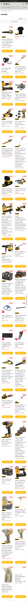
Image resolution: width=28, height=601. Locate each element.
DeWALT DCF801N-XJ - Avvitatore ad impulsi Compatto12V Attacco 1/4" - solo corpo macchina (20, 545)
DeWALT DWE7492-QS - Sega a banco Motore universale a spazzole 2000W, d (20, 96)
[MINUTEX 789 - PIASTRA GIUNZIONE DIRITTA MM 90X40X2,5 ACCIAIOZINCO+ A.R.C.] (20, 569)
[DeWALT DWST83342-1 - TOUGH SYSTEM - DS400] (7, 471)
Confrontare (20, 18)
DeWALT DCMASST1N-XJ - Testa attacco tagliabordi (20, 253)
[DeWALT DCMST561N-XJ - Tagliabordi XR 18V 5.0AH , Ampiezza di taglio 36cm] (20, 60)
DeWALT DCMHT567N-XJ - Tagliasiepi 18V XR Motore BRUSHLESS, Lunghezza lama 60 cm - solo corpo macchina (7, 152)
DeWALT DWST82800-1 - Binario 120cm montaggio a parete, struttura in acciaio (20, 318)
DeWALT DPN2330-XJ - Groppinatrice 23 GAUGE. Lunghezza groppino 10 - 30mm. (7, 95)
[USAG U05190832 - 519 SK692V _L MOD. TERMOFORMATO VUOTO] (7, 335)
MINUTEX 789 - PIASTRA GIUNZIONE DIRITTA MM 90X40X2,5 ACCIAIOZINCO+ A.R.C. (20, 578)
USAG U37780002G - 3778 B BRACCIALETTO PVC (7, 317)
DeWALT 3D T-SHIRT (20, 36)
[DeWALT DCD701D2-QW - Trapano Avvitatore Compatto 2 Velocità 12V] (7, 429)
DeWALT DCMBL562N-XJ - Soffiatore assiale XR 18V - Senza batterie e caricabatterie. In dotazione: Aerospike (7, 42)
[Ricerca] (25, 7)
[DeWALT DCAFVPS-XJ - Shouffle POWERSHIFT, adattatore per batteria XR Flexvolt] (7, 181)
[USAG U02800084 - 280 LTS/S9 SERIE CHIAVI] (20, 335)
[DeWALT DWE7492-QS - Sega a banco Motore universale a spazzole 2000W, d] (20, 86)
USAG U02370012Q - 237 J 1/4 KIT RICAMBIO (7, 70)
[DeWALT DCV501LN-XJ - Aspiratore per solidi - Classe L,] (20, 181)
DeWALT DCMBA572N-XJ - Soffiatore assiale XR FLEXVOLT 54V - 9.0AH (7, 403)
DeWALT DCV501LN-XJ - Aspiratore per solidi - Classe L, (20, 190)
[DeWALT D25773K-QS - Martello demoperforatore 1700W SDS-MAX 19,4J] (7, 248)
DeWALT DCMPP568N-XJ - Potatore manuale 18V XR (7, 123)
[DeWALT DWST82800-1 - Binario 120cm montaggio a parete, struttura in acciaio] (20, 308)
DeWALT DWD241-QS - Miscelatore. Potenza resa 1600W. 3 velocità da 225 (20, 512)
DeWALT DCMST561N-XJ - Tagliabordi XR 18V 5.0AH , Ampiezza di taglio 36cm (20, 69)
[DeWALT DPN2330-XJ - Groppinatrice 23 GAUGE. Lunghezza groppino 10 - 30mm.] (7, 86)
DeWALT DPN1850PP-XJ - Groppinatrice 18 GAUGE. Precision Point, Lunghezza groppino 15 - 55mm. (20, 484)
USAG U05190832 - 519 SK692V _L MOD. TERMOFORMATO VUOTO (7, 345)
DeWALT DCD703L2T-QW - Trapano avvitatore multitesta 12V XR (20, 124)
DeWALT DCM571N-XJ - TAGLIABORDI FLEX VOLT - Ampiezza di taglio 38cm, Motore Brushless (20, 408)
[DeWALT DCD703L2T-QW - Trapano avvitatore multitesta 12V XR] (20, 114)
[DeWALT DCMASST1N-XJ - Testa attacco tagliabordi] (20, 246)
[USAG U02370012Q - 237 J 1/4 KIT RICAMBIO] (7, 61)
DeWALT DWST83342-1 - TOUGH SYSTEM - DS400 (7, 480)
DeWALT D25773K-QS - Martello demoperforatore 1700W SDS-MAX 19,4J (7, 258)
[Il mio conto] (23, 4)
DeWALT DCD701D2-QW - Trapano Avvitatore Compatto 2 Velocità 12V (7, 442)
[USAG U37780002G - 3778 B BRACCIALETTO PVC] (7, 308)
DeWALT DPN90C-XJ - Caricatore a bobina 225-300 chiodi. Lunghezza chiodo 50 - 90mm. (7, 516)
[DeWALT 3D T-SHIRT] (20, 30)
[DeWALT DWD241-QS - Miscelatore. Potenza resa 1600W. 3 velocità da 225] (20, 502)
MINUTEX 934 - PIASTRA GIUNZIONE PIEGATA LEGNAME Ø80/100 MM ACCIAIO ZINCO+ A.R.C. (7, 588)
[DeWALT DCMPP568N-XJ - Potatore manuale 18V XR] (7, 114)
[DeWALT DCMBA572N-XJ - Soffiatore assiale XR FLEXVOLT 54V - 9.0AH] (7, 396)
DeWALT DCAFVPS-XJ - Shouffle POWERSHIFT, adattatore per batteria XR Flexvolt (7, 191)
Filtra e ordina (14, 21)
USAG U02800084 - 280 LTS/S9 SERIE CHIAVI (20, 344)
